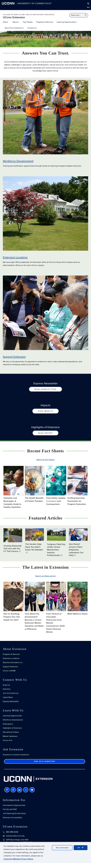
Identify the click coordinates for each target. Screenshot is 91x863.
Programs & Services (44, 22)
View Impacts (45, 411)
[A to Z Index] (88, 7)
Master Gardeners (10, 736)
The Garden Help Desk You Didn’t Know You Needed (34, 547)
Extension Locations (15, 257)
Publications (8, 724)
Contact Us (31, 28)
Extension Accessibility (12, 817)
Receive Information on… (13, 662)
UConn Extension (14, 17)
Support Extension (14, 357)
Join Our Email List (10, 693)
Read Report (45, 433)
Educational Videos (11, 732)
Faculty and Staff (10, 809)
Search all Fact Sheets (45, 459)
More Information (62, 848)
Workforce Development (18, 161)
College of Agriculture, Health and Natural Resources (28, 15)
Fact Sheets (28, 22)
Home (5, 22)
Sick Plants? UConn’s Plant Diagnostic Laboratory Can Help (76, 550)
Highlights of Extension (12, 728)
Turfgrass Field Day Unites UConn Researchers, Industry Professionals (56, 550)
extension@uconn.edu (15, 836)
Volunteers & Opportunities (14, 805)
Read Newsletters (45, 389)
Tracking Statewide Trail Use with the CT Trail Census (12, 549)
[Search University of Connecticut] (88, 3)
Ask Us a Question (44, 761)
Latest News (8, 697)
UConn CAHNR (9, 671)
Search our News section (45, 576)
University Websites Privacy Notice (18, 859)
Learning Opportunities (66, 22)
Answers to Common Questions (16, 754)
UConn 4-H (7, 740)
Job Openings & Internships (14, 813)
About (15, 22)
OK (79, 848)
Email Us (6, 685)
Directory (6, 689)
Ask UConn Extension (14, 28)
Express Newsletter (11, 701)
